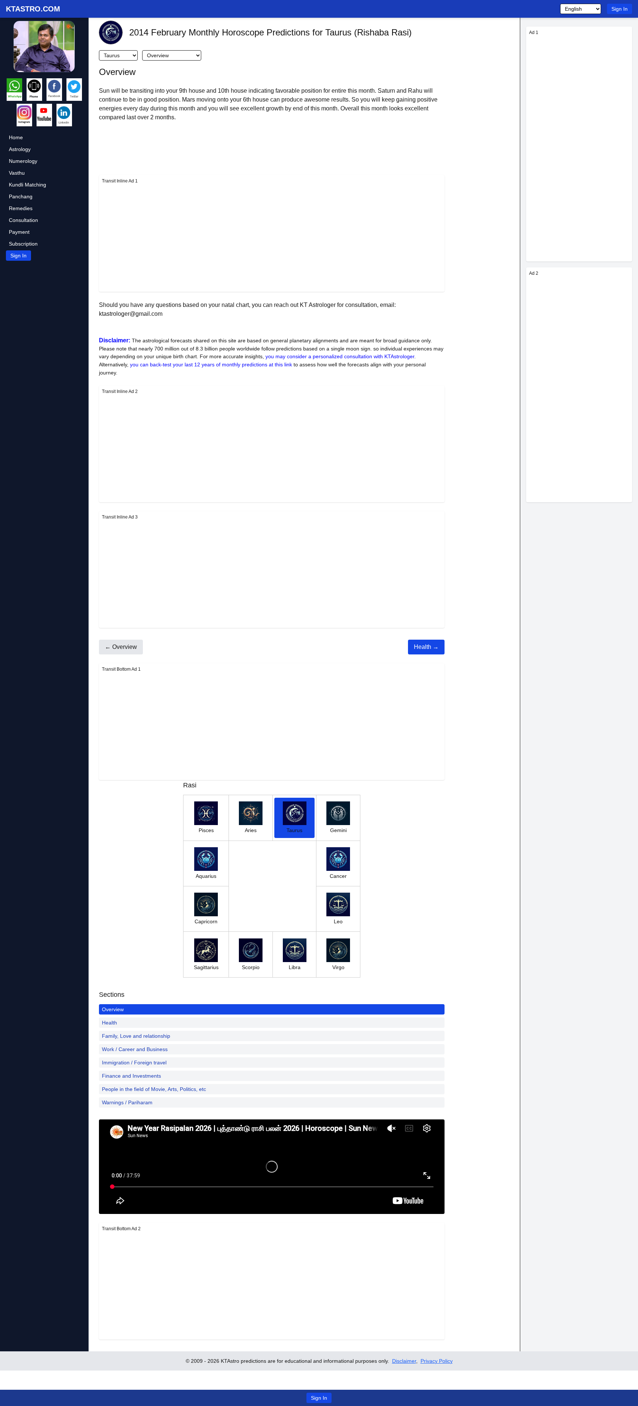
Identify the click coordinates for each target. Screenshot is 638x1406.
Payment (19, 232)
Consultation (23, 220)
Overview (113, 1009)
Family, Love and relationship (136, 1036)
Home (16, 137)
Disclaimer (404, 1361)
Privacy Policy (437, 1361)
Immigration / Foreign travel (134, 1062)
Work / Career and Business (135, 1049)
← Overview (121, 647)
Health (109, 1023)
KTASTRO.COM (33, 9)
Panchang (20, 196)
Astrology (20, 149)
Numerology (23, 161)
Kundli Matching (27, 185)
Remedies (20, 208)
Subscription (23, 244)
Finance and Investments (131, 1076)
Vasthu (17, 173)
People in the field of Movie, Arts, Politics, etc (154, 1089)
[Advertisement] (272, 237)
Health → (426, 647)
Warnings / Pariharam (127, 1102)
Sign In (619, 9)
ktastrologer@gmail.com (130, 314)
